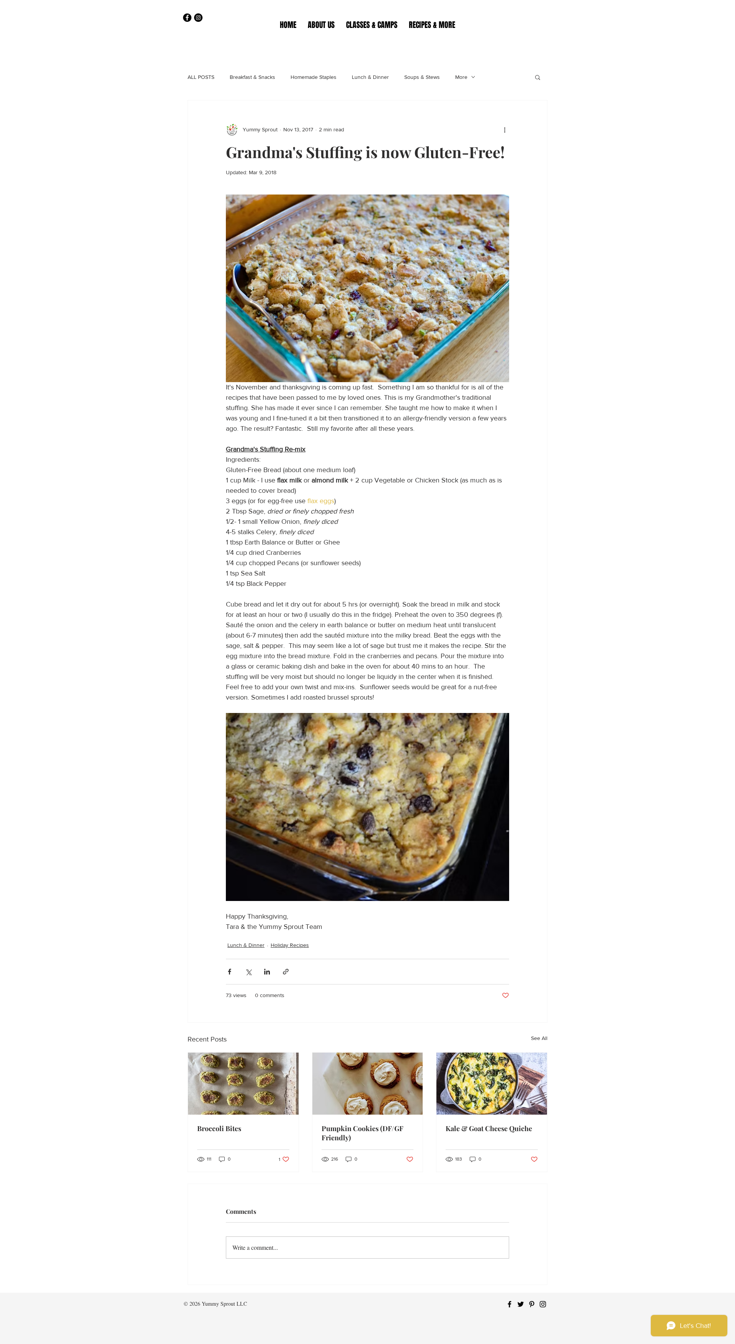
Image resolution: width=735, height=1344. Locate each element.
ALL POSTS (201, 77)
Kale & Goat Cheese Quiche (489, 1128)
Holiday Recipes (290, 945)
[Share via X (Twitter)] (248, 971)
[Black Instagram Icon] (543, 1304)
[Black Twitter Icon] (520, 1304)
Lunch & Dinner (370, 77)
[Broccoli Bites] (243, 1084)
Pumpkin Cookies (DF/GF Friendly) (362, 1133)
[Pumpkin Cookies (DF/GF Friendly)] (367, 1084)
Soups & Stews (422, 77)
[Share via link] (285, 971)
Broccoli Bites (219, 1128)
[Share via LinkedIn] (267, 971)
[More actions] (504, 129)
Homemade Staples (313, 77)
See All (539, 1038)
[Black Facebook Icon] (509, 1304)
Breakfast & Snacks (252, 77)
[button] (371, 24)
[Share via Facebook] (229, 971)
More (461, 77)
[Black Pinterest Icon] (532, 1304)
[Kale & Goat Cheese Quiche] (491, 1084)
